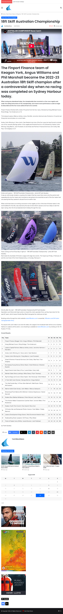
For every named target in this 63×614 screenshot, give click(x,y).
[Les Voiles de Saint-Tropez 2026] (52, 459)
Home (4, 14)
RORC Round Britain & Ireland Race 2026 (10, 466)
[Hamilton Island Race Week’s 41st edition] (31, 459)
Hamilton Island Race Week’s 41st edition (31, 466)
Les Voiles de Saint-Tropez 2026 (51, 466)
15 (48, 488)
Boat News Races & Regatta (13, 14)
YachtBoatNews (8, 26)
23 (57, 492)
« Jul (2, 503)
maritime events (17, 1)
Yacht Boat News (28, 611)
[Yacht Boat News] (9, 8)
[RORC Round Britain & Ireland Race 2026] (10, 459)
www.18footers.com (31, 318)
